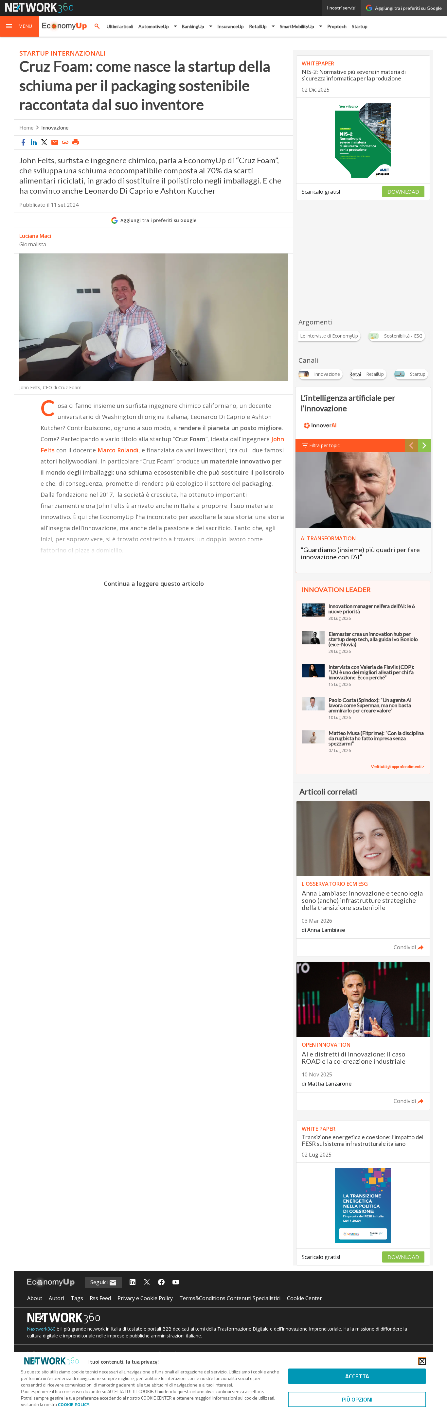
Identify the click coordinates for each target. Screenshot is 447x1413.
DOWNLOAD (403, 191)
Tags (77, 1298)
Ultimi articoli (120, 26)
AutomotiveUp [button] (153, 26)
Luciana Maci (35, 235)
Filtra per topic (324, 445)
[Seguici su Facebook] (161, 1282)
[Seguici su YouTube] (176, 1282)
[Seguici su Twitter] (147, 1282)
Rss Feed (100, 1298)
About (34, 1298)
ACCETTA (357, 1376)
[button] (19, 26)
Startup (359, 26)
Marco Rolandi (118, 450)
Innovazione (54, 127)
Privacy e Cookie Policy (145, 1298)
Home (26, 127)
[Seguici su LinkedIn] (132, 1282)
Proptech (337, 26)
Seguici (99, 1282)
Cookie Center (304, 1298)
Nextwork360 (41, 1329)
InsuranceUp (230, 26)
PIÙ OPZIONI (357, 1399)
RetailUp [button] (258, 26)
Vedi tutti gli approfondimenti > (397, 766)
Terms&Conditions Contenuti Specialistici (229, 1298)
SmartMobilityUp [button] (297, 26)
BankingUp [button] (193, 26)
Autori (56, 1298)
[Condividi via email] (55, 142)
